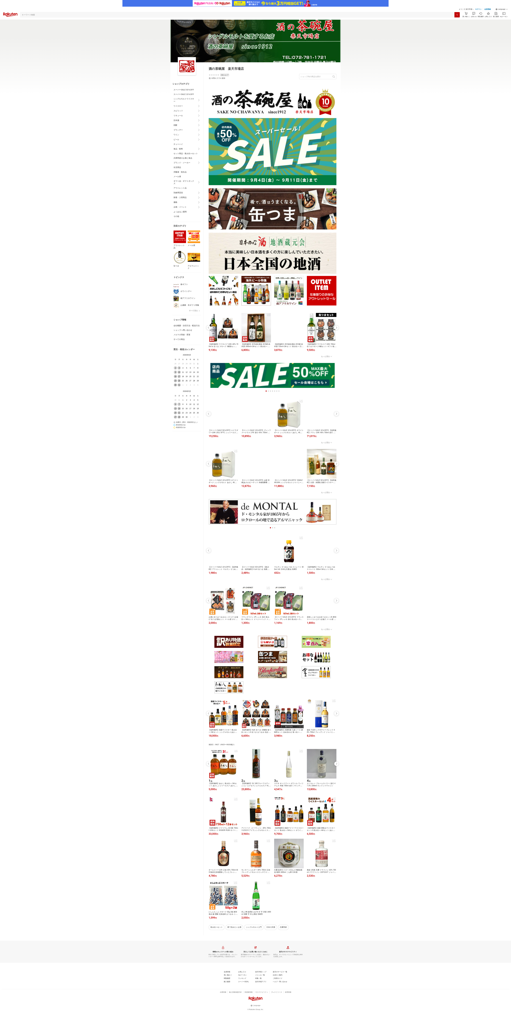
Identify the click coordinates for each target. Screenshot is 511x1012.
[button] (502, 9)
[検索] (457, 14)
